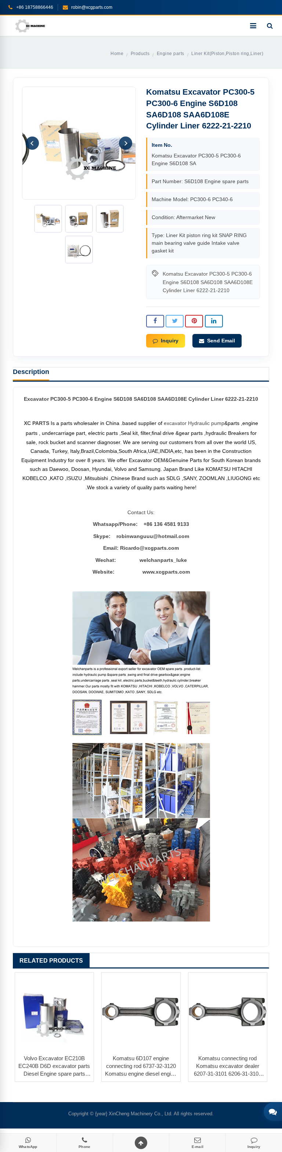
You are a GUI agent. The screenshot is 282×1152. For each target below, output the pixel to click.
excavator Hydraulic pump (194, 423)
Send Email (221, 341)
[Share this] (155, 321)
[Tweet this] (175, 321)
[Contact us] (273, 1111)
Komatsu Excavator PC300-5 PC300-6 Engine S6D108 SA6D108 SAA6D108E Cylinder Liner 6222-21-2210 (208, 282)
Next (125, 143)
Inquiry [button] (169, 341)
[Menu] (253, 25)
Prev (32, 143)
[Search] (270, 25)
